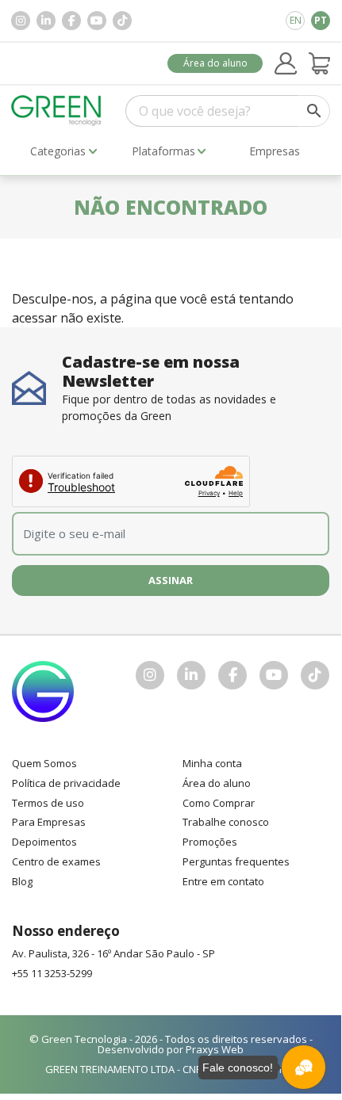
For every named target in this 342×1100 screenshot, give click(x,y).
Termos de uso (48, 803)
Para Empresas (49, 822)
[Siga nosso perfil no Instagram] (20, 20)
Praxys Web (215, 1049)
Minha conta (212, 763)
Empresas (274, 151)
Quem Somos (44, 763)
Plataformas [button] (163, 151)
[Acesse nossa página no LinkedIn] (46, 20)
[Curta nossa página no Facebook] (71, 20)
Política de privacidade (66, 783)
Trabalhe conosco (226, 822)
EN (296, 20)
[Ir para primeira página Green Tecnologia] (56, 110)
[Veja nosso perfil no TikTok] (122, 20)
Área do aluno (215, 63)
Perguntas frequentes (236, 861)
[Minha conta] (286, 63)
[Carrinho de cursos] (320, 63)
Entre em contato (223, 881)
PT (320, 20)
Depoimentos (44, 842)
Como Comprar (219, 803)
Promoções (210, 842)
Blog (22, 881)
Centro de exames (56, 861)
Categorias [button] (58, 151)
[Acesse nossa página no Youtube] (96, 20)
